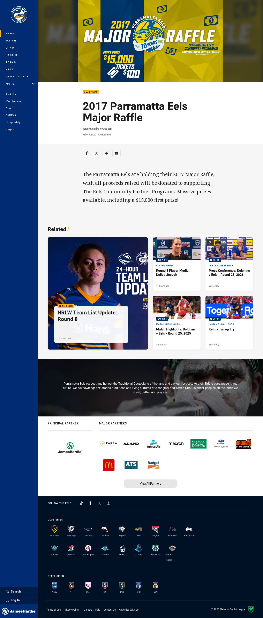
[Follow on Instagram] (108, 503)
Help (97, 609)
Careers (88, 609)
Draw (10, 47)
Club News (91, 92)
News (10, 33)
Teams (11, 62)
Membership (14, 101)
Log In (15, 600)
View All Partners (150, 483)
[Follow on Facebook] (90, 503)
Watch (11, 40)
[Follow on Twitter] (99, 503)
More (10, 83)
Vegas (10, 129)
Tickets (11, 94)
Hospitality (13, 122)
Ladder (11, 54)
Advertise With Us (128, 609)
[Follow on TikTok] (81, 503)
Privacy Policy (71, 609)
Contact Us (110, 609)
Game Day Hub (17, 76)
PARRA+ (11, 115)
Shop (9, 108)
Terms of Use (53, 609)
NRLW (10, 69)
